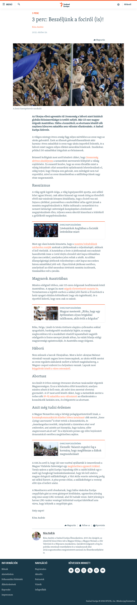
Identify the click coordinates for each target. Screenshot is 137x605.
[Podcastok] (118, 4)
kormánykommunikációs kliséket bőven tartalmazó (58, 417)
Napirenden (40, 569)
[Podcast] (96, 570)
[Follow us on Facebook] (77, 570)
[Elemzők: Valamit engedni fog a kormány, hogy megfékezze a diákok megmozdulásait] (46, 449)
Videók (38, 585)
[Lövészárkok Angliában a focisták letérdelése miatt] (46, 230)
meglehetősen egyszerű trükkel (84, 466)
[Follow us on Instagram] (83, 570)
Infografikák (40, 590)
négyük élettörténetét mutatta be (81, 289)
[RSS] (90, 570)
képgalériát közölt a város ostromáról (51, 369)
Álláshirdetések (9, 585)
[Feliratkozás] (102, 570)
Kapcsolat (6, 590)
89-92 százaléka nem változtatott (60, 396)
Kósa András (37, 27)
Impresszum (7, 595)
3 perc (35, 13)
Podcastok (39, 579)
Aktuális (39, 574)
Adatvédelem (8, 574)
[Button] (99, 40)
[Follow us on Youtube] (71, 570)
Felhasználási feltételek (12, 579)
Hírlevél (127, 4)
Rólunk (5, 569)
